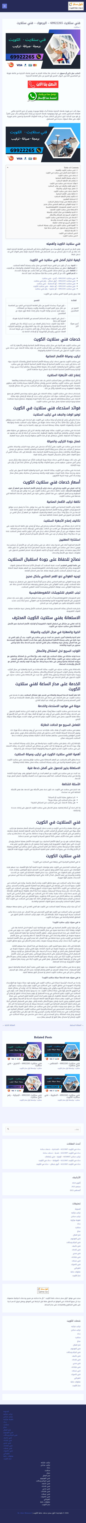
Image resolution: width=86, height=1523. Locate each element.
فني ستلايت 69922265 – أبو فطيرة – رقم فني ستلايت (55, 288)
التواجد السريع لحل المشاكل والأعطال (62, 215)
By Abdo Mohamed (25, 1513)
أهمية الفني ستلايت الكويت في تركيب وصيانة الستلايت (56, 225)
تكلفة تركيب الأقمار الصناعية (65, 194)
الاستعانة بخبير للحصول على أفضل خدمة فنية (59, 228)
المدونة (78, 1209)
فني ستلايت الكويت (69, 236)
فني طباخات (76, 1257)
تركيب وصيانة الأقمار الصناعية (65, 178)
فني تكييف (76, 1246)
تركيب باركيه (76, 1212)
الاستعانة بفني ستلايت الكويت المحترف (63, 209)
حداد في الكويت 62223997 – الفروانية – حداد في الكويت (60, 1160)
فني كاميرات (76, 1264)
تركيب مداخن (76, 1216)
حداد (79, 1223)
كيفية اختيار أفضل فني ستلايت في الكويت (60, 173)
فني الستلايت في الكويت (67, 233)
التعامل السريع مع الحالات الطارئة (64, 223)
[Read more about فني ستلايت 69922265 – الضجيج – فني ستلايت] (24, 1051)
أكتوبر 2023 (76, 1183)
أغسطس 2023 (75, 1190)
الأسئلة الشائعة (70, 230)
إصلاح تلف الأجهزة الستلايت (65, 180)
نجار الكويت (76, 1275)
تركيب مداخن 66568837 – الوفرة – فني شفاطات (63, 1156)
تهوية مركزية (76, 1220)
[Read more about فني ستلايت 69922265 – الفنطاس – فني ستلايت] (62, 1051)
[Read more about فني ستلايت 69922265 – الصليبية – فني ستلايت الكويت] (62, 1083)
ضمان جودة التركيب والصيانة (65, 188)
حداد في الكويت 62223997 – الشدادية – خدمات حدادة (60, 1149)
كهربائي (77, 1268)
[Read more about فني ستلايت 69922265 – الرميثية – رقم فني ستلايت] (24, 1083)
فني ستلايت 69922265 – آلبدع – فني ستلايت (58, 278)
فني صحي (77, 1253)
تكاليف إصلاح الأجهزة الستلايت (64, 196)
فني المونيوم (76, 1238)
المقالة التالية (8, 1025)
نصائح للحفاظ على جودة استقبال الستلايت (62, 201)
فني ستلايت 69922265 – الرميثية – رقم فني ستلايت (24, 1096)
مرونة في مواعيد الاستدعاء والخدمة (63, 220)
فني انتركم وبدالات (74, 1242)
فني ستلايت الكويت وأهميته (65, 170)
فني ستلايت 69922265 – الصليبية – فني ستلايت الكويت (62, 1096)
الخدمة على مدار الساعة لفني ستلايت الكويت (61, 217)
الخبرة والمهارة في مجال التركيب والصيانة (61, 212)
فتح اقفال (77, 1235)
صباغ (79, 1231)
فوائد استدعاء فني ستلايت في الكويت (63, 183)
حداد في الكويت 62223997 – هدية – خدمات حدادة (62, 1153)
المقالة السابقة (77, 1025)
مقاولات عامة (76, 1271)
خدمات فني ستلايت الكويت (67, 175)
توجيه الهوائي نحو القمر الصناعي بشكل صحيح (59, 204)
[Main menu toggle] (4, 6)
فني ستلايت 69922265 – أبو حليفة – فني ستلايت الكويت (54, 286)
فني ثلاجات (76, 1249)
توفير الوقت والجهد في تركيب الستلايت (61, 186)
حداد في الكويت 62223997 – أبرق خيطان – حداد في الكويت (58, 1164)
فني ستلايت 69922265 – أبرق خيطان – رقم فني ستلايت (54, 281)
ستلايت (76, 27)
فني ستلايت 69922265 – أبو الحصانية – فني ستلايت (56, 283)
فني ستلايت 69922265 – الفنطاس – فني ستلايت (64, 1064)
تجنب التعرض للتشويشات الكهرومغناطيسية (60, 207)
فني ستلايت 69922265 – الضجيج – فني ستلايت (24, 1064)
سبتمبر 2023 (76, 1186)
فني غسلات (76, 1260)
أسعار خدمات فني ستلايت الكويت (65, 191)
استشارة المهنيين (69, 199)
